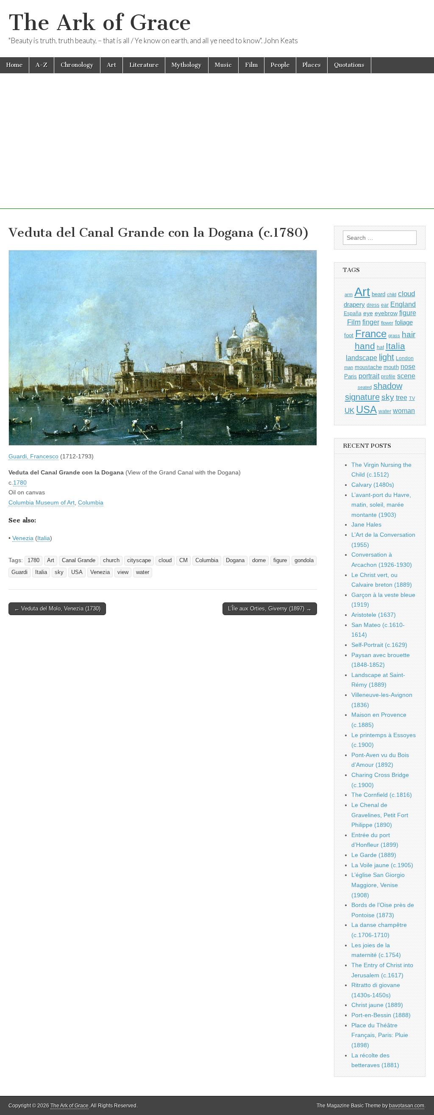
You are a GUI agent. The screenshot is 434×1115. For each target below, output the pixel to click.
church (111, 560)
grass (394, 335)
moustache (368, 367)
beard (378, 294)
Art (111, 65)
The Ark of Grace (99, 23)
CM (183, 560)
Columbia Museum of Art (41, 502)
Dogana (235, 560)
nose (408, 366)
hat (380, 347)
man (348, 367)
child (391, 294)
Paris (350, 377)
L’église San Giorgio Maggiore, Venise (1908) (378, 884)
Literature (144, 65)
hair (408, 334)
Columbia (90, 502)
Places (312, 65)
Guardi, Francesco (33, 456)
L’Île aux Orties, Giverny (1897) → (270, 608)
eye (368, 313)
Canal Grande (78, 560)
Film (251, 65)
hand (365, 346)
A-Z (41, 65)
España (353, 313)
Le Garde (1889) (373, 855)
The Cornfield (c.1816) (381, 794)
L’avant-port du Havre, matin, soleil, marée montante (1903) (381, 504)
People (280, 65)
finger (370, 322)
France (371, 333)
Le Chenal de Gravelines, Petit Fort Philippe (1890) (379, 815)
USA (77, 572)
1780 (20, 482)
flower (387, 322)
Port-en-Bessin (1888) (381, 1015)
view (122, 572)
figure (280, 560)
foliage (404, 322)
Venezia (22, 538)
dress (373, 305)
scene (406, 376)
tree (401, 397)
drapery (354, 304)
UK (349, 410)
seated (365, 387)
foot (348, 335)
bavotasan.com (406, 1106)
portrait (369, 376)
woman (404, 410)
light (386, 357)
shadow (387, 386)
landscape (361, 357)
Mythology (187, 65)
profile (388, 377)
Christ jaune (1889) (377, 1004)
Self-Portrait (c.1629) (379, 644)
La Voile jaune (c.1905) (382, 865)
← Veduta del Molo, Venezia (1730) (57, 608)
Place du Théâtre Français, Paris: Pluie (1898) (379, 1035)
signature (362, 397)
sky (59, 572)
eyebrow (386, 313)
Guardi (19, 572)
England (403, 304)
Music (223, 65)
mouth (391, 367)
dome (259, 560)
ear (385, 305)
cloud (165, 560)
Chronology (77, 65)
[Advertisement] (217, 149)
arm (349, 294)
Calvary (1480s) (372, 484)
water (142, 572)
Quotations (349, 65)
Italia (43, 538)
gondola (304, 560)
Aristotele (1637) (373, 614)
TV (412, 398)
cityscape (139, 560)
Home (14, 65)
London (405, 358)
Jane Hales (366, 524)
